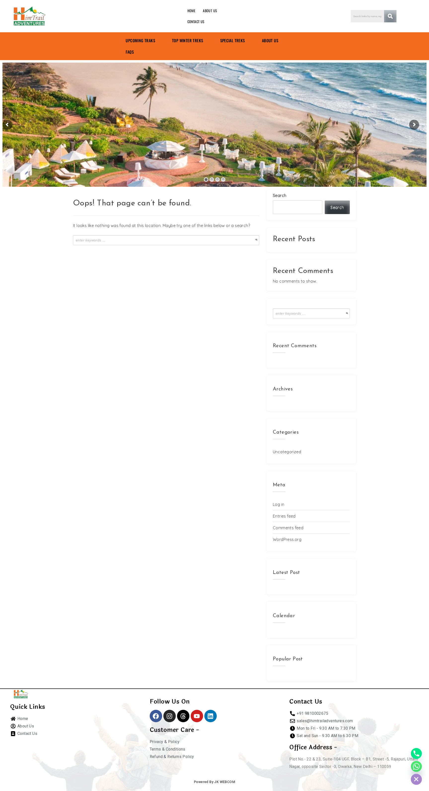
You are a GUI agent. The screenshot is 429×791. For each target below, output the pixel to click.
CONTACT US (196, 21)
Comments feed (288, 527)
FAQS (130, 52)
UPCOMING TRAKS (140, 40)
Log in (278, 504)
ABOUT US (210, 10)
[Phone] (416, 753)
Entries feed (284, 516)
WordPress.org (287, 539)
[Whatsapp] (416, 766)
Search (279, 195)
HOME (191, 10)
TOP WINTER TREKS (187, 40)
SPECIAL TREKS (232, 40)
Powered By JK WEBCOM (214, 782)
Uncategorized (287, 451)
